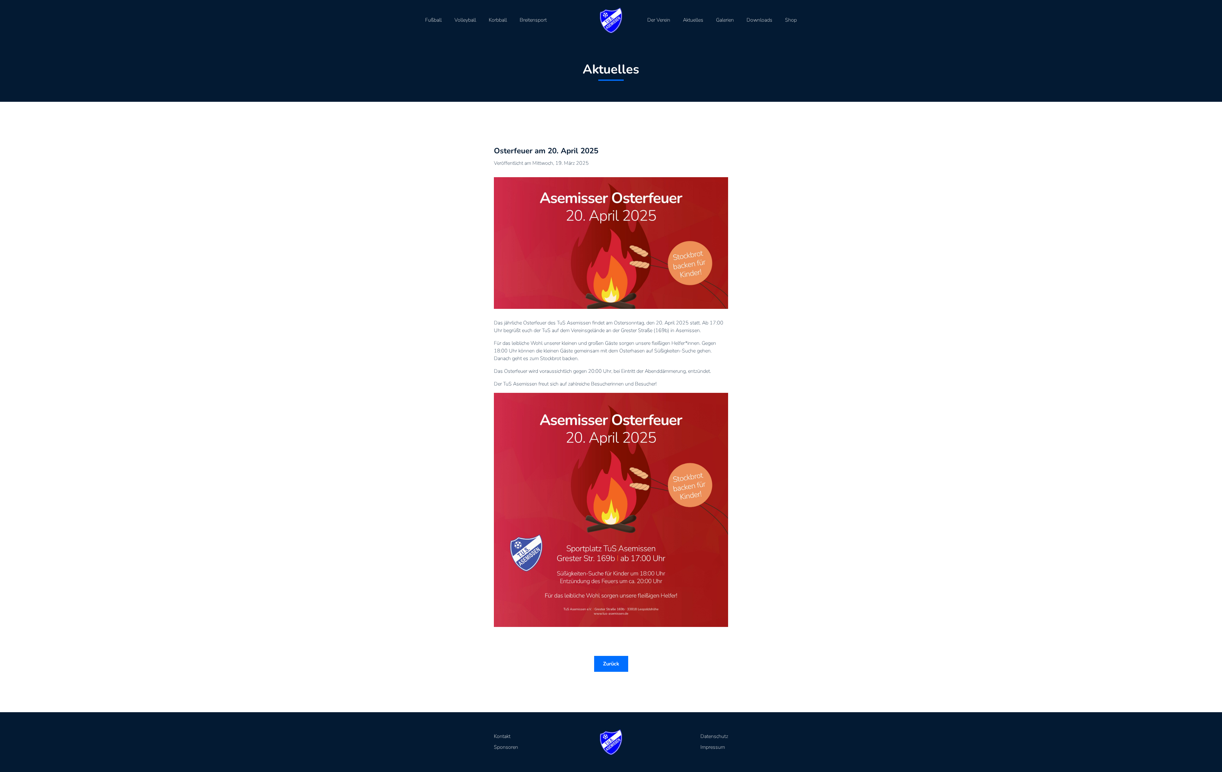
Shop (791, 20)
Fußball (433, 20)
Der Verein (658, 20)
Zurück (611, 663)
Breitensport (533, 20)
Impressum (712, 747)
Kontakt (502, 736)
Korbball (498, 20)
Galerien (725, 20)
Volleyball (465, 20)
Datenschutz (714, 736)
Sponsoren (506, 747)
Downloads (759, 20)
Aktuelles (693, 20)
